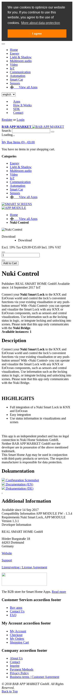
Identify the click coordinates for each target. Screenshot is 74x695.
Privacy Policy (19, 673)
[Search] (52, 131)
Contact (18, 112)
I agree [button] (37, 33)
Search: (6, 130)
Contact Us (17, 611)
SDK (16, 109)
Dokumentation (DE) (19, 488)
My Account (18, 631)
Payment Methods (21, 669)
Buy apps (16, 607)
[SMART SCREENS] (17, 204)
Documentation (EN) (19, 484)
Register (7, 119)
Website (7, 553)
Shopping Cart (19, 642)
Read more (59, 591)
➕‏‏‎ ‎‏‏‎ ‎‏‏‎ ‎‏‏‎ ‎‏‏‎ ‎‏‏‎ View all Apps (23, 218)
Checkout (16, 635)
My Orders (17, 638)
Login (20, 119)
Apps (16, 101)
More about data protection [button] (40, 23)
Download (8, 236)
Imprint (14, 665)
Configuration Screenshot (22, 480)
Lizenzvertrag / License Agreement (24, 567)
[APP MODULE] (14, 208)
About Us (16, 658)
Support (7, 560)
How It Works (22, 105)
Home (14, 50)
